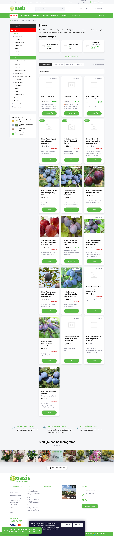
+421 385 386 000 (89, 494)
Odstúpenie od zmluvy (40, 2)
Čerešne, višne (18, 45)
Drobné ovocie (18, 39)
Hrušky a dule (18, 51)
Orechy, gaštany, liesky (21, 70)
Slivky (16, 58)
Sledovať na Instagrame (58, 467)
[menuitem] (14, 16)
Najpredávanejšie (45, 64)
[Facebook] (83, 500)
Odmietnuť (66, 525)
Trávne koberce (18, 85)
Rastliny (16, 33)
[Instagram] (86, 500)
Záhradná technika (19, 94)
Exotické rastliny (19, 82)
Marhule (17, 54)
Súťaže (11, 507)
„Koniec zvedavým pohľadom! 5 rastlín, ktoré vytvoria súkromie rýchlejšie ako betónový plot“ (33, 501)
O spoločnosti (13, 504)
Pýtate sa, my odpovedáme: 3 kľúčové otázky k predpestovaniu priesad (33, 492)
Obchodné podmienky (26, 2)
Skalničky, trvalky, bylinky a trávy (23, 76)
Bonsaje (17, 88)
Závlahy (16, 97)
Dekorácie (17, 101)
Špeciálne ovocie (19, 42)
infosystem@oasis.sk (90, 490)
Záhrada (16, 91)
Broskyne (17, 64)
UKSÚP (11, 510)
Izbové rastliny (18, 79)
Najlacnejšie (58, 64)
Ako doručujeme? (14, 2)
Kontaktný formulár (90, 506)
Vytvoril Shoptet (87, 533)
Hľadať (63, 9)
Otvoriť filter (45, 71)
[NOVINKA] (49, 128)
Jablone (17, 48)
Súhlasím (78, 525)
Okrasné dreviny (19, 73)
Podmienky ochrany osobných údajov (15, 501)
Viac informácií (53, 529)
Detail (49, 159)
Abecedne (79, 64)
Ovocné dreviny (19, 36)
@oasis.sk (57, 445)
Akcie (15, 30)
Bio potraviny (17, 107)
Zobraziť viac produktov (71, 56)
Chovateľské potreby (19, 104)
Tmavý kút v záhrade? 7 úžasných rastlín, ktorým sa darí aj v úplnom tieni (33, 509)
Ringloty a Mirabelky (20, 61)
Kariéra (11, 512)
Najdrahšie (69, 64)
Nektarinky (18, 67)
